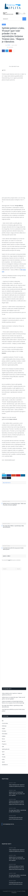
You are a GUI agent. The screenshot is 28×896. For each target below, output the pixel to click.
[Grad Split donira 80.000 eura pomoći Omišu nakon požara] (14, 538)
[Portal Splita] (14, 6)
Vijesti (3, 24)
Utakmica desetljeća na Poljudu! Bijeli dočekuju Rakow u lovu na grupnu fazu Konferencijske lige (13, 702)
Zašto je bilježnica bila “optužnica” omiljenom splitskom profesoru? (17, 785)
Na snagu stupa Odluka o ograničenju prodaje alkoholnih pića (17, 810)
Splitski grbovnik (5, 749)
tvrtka (3, 759)
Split (3, 746)
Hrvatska (4, 731)
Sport (3, 751)
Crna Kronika (5, 723)
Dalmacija (4, 726)
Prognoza (4, 744)
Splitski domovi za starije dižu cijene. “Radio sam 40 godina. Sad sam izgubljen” (14, 504)
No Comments (10, 47)
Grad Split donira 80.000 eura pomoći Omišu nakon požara (16, 818)
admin (8, 45)
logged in (10, 560)
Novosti (3, 741)
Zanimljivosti (5, 764)
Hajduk (3, 728)
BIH (2, 720)
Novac (3, 738)
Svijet (3, 754)
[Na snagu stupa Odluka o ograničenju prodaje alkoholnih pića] (14, 516)
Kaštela (3, 736)
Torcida (3, 757)
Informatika (4, 733)
